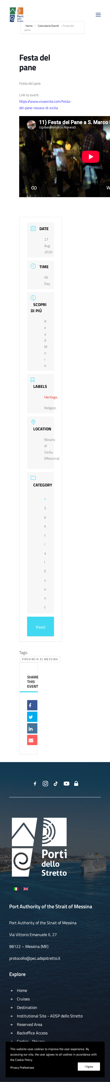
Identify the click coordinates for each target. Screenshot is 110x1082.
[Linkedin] (32, 728)
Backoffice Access (32, 1033)
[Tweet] (32, 717)
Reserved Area (29, 1024)
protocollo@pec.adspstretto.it (34, 958)
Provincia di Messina (40, 659)
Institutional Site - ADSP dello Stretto (50, 1016)
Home (22, 990)
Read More (40, 630)
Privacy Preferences (22, 1067)
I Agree (89, 1066)
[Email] (32, 740)
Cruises (23, 999)
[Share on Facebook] (32, 705)
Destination (27, 1007)
